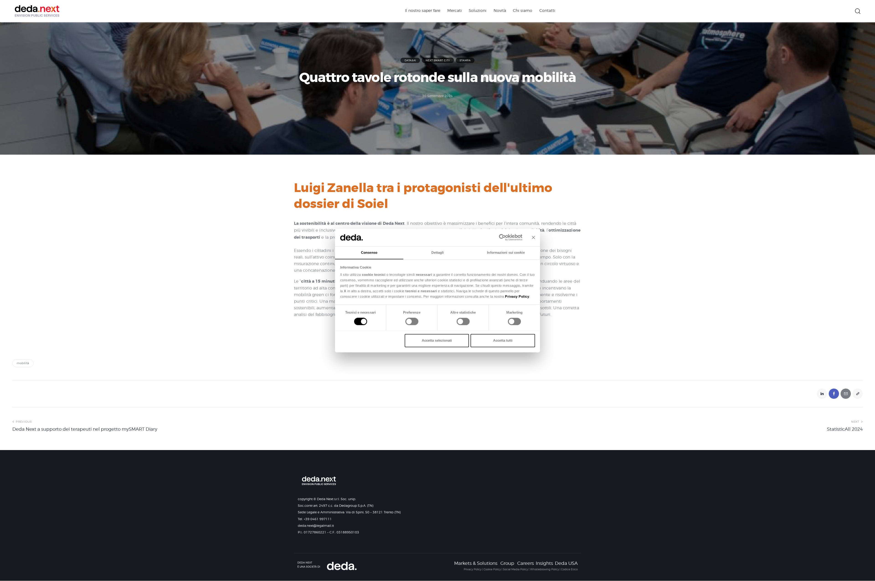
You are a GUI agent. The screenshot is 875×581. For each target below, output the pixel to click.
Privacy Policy (472, 569)
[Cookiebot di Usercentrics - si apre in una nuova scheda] (502, 237)
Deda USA (566, 563)
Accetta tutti (502, 340)
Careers (525, 563)
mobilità (23, 363)
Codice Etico (569, 569)
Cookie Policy (492, 569)
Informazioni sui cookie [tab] (506, 252)
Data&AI (410, 60)
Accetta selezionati (437, 340)
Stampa (465, 60)
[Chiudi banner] (533, 237)
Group (507, 563)
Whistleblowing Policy (544, 569)
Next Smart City (438, 60)
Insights (544, 563)
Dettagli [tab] (437, 252)
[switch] (410, 323)
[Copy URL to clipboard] (857, 394)
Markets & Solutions (475, 563)
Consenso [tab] (369, 252)
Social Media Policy (515, 569)
